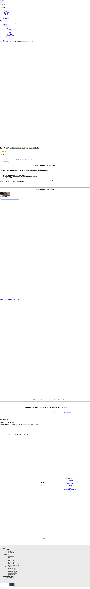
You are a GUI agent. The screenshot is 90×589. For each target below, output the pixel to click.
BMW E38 (11, 562)
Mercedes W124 (12, 570)
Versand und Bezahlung (70, 489)
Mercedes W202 (12, 574)
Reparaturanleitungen (9, 577)
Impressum (70, 483)
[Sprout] (5, 24)
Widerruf (70, 485)
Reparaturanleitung (7, 18)
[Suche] (11, 584)
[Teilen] (3, 587)
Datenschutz (70, 480)
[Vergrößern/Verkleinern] (0, 587)
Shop (4, 10)
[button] (0, 544)
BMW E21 (19, 159)
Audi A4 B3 (11, 553)
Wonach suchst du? (4, 582)
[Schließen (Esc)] (4, 587)
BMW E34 (11, 559)
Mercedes (7, 12)
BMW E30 (11, 41)
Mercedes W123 (12, 568)
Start (1, 41)
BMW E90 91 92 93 (13, 565)
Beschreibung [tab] (5, 161)
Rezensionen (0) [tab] (6, 162)
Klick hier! (61, 399)
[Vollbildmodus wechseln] (1, 587)
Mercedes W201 (12, 573)
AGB (70, 488)
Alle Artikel (13, 159)
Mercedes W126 (12, 571)
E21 (29, 159)
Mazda (6, 14)
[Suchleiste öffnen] (1, 3)
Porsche (7, 15)
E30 (31, 159)
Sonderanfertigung (6, 17)
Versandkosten (51, 539)
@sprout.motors (67, 412)
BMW (6, 13)
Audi (6, 11)
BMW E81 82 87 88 (13, 563)
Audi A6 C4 (11, 551)
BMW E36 (11, 560)
